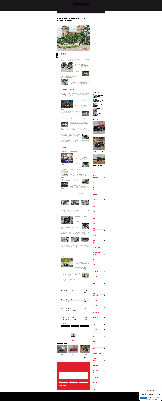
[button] (160, 390)
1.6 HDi (94, 216)
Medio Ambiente (96, 312)
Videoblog (95, 382)
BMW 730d (84, 194)
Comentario (60, 371)
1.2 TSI (94, 189)
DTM (93, 290)
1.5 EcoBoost (95, 204)
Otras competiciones (97, 334)
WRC (93, 387)
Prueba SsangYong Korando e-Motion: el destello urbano (61, 356)
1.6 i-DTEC (94, 218)
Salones (94, 360)
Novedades (95, 329)
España (94, 293)
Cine (93, 259)
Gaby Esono (70, 54)
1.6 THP (94, 228)
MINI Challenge (95, 317)
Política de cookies (146, 399)
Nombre (60, 381)
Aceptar (143, 397)
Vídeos (94, 384)
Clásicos (94, 264)
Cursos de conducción (97, 281)
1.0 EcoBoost (95, 177)
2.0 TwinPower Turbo (97, 245)
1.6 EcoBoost (95, 213)
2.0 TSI (85, 354)
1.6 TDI (94, 225)
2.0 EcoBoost (95, 235)
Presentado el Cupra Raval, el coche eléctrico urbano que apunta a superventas (101, 100)
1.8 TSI (94, 230)
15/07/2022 (94, 152)
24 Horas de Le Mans (96, 247)
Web (79, 381)
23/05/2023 (98, 115)
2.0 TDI (94, 240)
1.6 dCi (94, 211)
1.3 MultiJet (95, 192)
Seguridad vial (95, 365)
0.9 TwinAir (95, 175)
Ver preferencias (157, 397)
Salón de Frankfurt (96, 358)
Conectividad (95, 276)
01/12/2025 (98, 106)
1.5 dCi (94, 201)
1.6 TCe (94, 223)
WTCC (94, 389)
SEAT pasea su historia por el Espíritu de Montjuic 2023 (101, 114)
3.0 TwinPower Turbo (97, 252)
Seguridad (95, 363)
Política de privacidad (151, 399)
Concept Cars (95, 271)
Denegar (150, 397)
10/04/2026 (98, 102)
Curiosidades (95, 278)
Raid (93, 346)
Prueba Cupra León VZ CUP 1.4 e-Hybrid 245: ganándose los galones (85, 357)
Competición (95, 266)
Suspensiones (95, 370)
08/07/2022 (94, 166)
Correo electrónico (72, 381)
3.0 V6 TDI (94, 254)
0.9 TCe (94, 172)
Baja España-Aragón (97, 257)
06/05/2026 (98, 97)
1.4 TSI (83, 354)
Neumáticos (95, 322)
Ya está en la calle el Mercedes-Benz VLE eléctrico (100, 95)
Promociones (95, 341)
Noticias (94, 324)
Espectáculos (95, 295)
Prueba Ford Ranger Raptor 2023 (73, 356)
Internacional (95, 305)
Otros (94, 336)
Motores (94, 319)
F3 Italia (94, 298)
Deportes (94, 288)
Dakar (94, 283)
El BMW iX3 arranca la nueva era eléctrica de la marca (101, 105)
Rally (94, 348)
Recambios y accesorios (97, 353)
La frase (94, 310)
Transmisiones (95, 377)
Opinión (94, 331)
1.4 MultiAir (95, 194)
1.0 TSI (94, 182)
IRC (93, 307)
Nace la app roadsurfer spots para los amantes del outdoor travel (99, 165)
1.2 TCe (94, 187)
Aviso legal (155, 399)
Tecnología (95, 372)
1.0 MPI (94, 180)
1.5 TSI (94, 206)
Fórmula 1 (95, 300)
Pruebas (62, 354)
